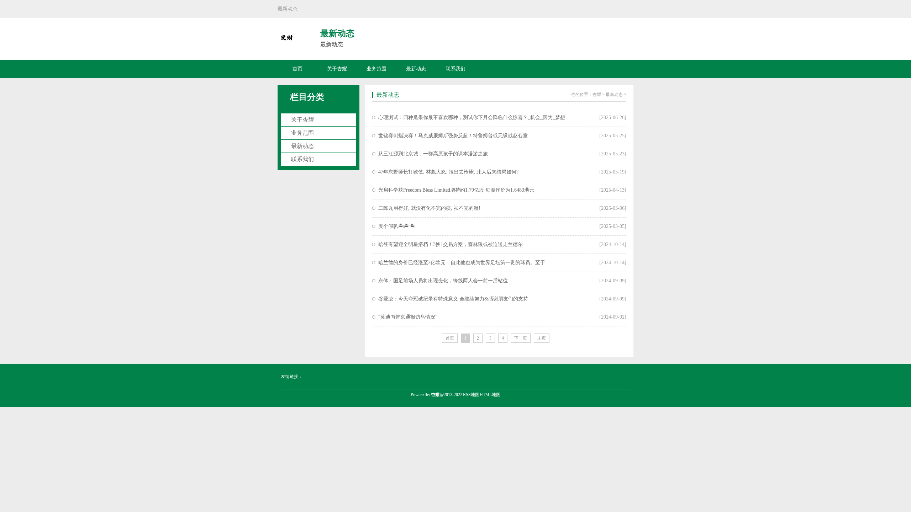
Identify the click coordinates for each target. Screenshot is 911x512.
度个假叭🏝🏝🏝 (396, 226)
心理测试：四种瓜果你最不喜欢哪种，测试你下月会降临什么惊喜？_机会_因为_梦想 (471, 117)
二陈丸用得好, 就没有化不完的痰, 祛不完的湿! (429, 208)
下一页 (520, 338)
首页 (297, 68)
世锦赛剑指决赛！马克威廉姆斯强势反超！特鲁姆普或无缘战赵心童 (453, 135)
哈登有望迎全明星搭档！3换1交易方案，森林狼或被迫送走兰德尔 (450, 244)
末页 (541, 338)
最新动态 (416, 68)
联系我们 (455, 68)
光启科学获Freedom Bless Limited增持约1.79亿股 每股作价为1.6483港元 (456, 190)
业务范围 (376, 68)
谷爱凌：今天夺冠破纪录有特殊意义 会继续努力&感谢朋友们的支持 (453, 299)
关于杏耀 (337, 68)
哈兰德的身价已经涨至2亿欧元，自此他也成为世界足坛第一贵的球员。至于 (461, 262)
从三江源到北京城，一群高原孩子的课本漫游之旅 (433, 153)
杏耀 (597, 94)
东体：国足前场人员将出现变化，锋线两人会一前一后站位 (443, 280)
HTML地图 (490, 394)
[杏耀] (286, 42)
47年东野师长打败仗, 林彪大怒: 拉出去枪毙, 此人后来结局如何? (448, 172)
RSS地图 (471, 394)
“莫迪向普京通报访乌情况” (407, 317)
